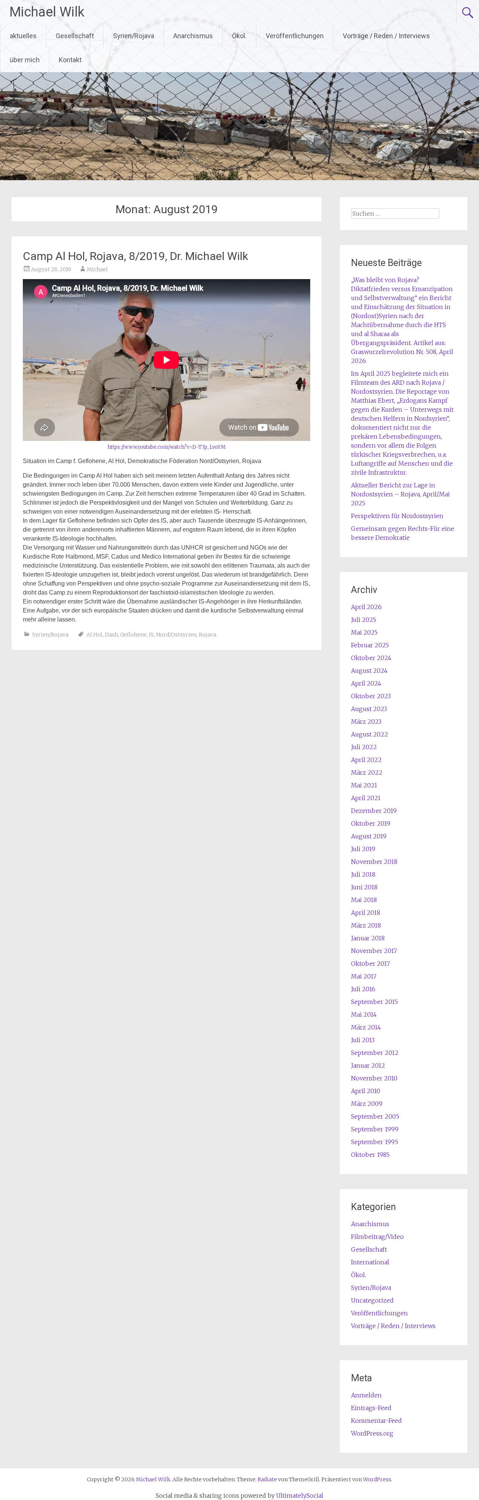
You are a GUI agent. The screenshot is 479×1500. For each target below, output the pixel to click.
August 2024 (369, 670)
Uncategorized (372, 1300)
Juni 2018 (364, 887)
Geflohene (133, 634)
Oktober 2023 (371, 696)
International (370, 1262)
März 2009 (366, 1103)
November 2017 (374, 951)
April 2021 (366, 798)
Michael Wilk (47, 12)
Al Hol (94, 634)
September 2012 (375, 1052)
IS (151, 634)
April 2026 (366, 607)
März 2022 (366, 772)
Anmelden (366, 1395)
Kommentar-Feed (376, 1420)
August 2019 (369, 836)
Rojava (207, 634)
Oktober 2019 (370, 823)
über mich (25, 60)
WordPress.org (372, 1433)
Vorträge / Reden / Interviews (386, 36)
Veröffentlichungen (295, 36)
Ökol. (239, 36)
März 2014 (366, 1027)
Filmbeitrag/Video (377, 1236)
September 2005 (375, 1116)
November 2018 (374, 861)
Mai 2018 (364, 900)
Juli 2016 (363, 989)
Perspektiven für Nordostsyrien (397, 516)
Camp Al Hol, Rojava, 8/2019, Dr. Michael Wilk (135, 256)
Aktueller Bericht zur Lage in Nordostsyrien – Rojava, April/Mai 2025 (400, 494)
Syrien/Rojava (133, 36)
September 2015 (374, 1001)
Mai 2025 (364, 632)
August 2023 (369, 709)
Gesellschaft (75, 36)
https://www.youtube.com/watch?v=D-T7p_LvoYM (166, 447)
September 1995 (374, 1142)
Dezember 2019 (374, 810)
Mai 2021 (364, 785)
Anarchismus (193, 36)
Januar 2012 (368, 1065)
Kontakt (70, 60)
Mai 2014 (364, 1014)
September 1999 (375, 1129)
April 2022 (366, 759)
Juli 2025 (363, 619)
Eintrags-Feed (371, 1408)
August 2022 (369, 734)
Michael (97, 269)
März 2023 (366, 721)
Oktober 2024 (371, 658)
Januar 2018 (368, 938)
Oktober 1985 (370, 1154)
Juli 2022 (364, 747)
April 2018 (365, 912)
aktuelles (23, 36)
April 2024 (366, 683)
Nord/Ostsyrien (176, 634)
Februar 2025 (370, 645)
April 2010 (365, 1091)
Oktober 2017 (370, 963)
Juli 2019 (363, 849)
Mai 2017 (363, 976)
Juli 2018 (363, 874)
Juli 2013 (363, 1040)
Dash (111, 634)
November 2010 (374, 1078)
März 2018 (366, 925)
